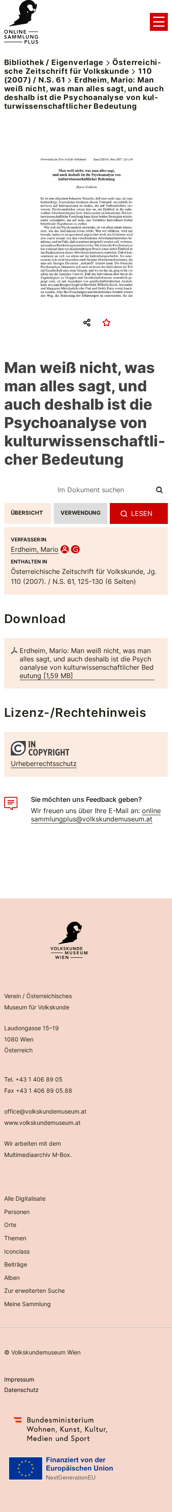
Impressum (19, 1379)
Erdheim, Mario (34, 549)
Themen (15, 1238)
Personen (17, 1211)
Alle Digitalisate (25, 1198)
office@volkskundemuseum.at (45, 1111)
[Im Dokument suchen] (159, 489)
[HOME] (21, 22)
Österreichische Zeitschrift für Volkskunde (82, 66)
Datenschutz (21, 1389)
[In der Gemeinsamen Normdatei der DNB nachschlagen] (75, 549)
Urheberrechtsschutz (44, 763)
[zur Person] (65, 549)
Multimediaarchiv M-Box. (38, 1154)
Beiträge (15, 1264)
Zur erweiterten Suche (34, 1290)
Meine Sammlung (27, 1303)
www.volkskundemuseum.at (42, 1122)
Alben (12, 1277)
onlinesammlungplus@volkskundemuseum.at (96, 814)
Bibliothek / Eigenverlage (54, 62)
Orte (10, 1224)
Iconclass (17, 1251)
